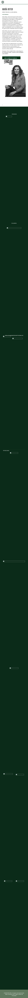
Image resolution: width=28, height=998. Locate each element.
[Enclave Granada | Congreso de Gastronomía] (2, 2)
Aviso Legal (15, 994)
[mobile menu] (26, 2)
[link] (9, 167)
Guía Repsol (5, 14)
